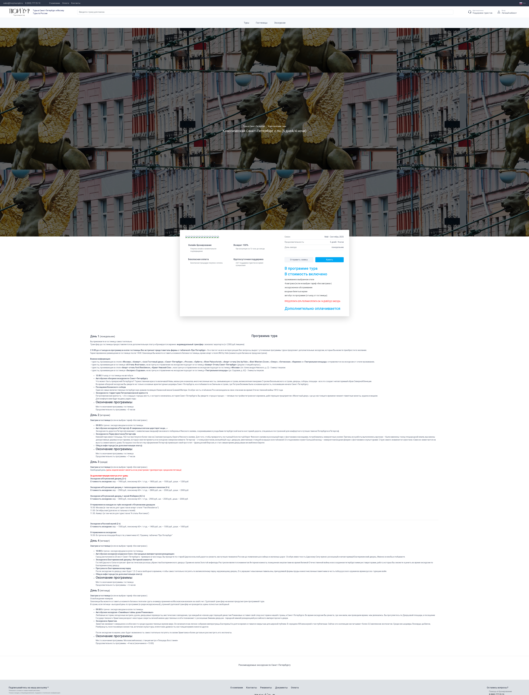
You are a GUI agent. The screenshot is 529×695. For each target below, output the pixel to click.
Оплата (65, 3)
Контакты (75, 3)
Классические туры (277, 126)
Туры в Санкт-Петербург (254, 126)
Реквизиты (266, 687)
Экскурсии (279, 22)
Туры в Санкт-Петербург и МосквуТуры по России (48, 11)
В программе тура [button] (301, 268)
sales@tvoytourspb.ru (13, 3)
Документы (281, 687)
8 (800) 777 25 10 (32, 3)
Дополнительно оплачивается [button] (312, 308)
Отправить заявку (299, 259)
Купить (329, 259)
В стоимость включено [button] (306, 274)
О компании (54, 3)
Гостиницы (262, 22)
